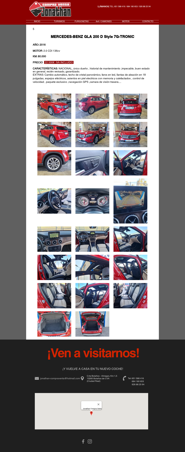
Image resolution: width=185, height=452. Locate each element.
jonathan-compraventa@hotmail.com (60, 378)
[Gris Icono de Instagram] (90, 441)
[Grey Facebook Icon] (83, 441)
